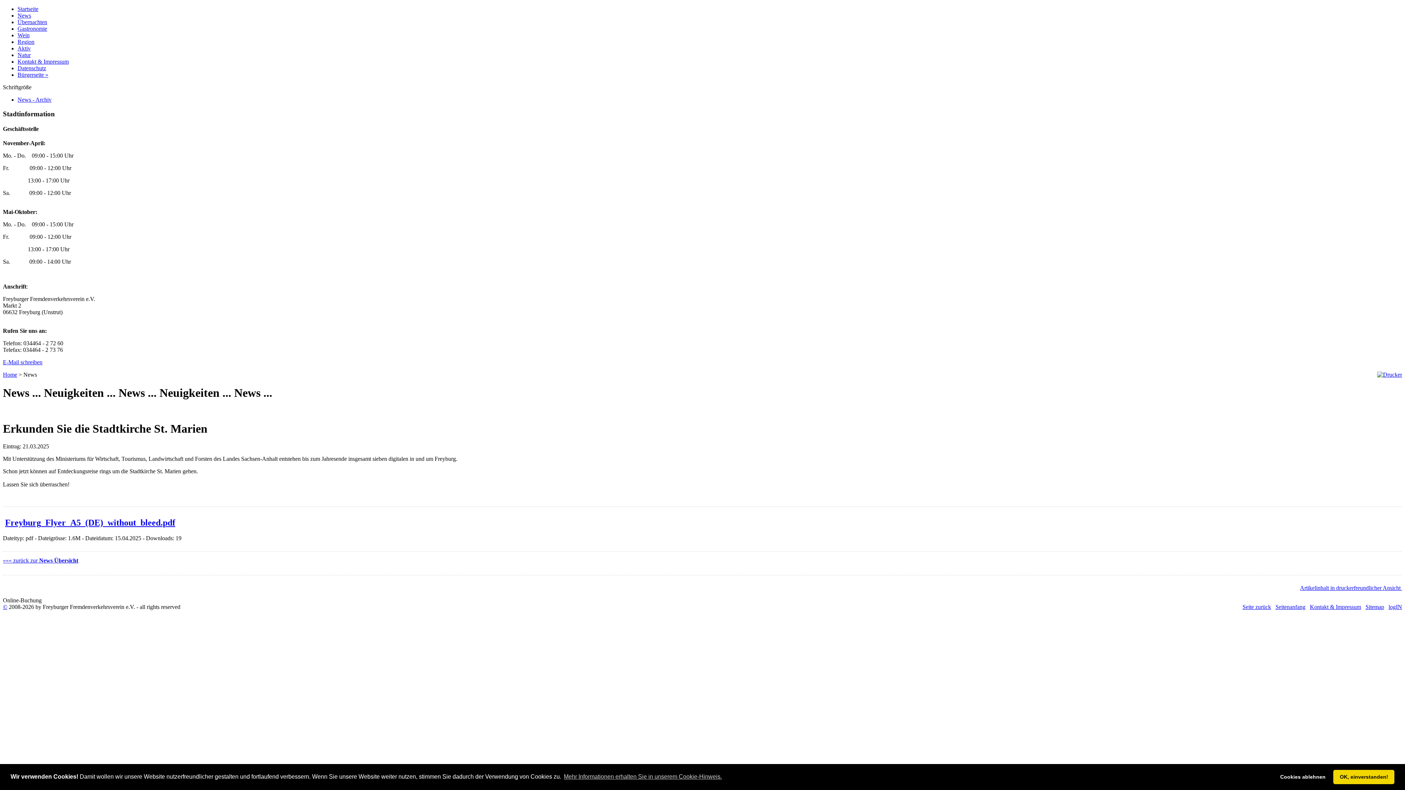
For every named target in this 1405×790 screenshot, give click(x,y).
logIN (1395, 607)
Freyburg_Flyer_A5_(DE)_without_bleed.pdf (90, 522)
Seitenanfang (1290, 607)
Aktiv (24, 48)
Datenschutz (32, 68)
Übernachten (32, 22)
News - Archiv (35, 100)
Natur (24, 55)
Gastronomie (32, 29)
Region (26, 42)
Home (10, 375)
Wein (24, 35)
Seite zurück (1257, 607)
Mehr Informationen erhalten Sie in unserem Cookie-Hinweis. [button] (643, 777)
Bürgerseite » (33, 75)
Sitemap (1374, 607)
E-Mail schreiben (22, 362)
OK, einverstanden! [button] (1364, 777)
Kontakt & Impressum (43, 62)
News (24, 15)
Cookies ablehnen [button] (1303, 777)
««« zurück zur (40, 560)
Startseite (28, 9)
